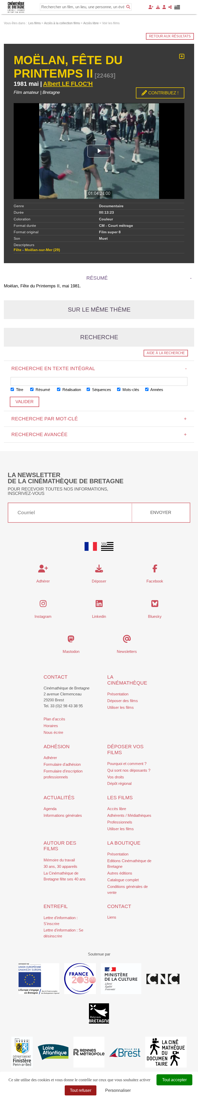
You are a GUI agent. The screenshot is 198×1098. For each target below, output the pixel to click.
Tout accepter (174, 1080)
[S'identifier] (164, 7)
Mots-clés (130, 389)
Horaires (51, 725)
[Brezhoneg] (177, 7)
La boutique (124, 843)
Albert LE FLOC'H (68, 83)
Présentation (117, 694)
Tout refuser (80, 1090)
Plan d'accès (54, 719)
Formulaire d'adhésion (62, 764)
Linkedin (99, 616)
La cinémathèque (127, 680)
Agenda (50, 808)
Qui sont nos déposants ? (128, 770)
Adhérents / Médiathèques (129, 815)
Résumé (42, 389)
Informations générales (63, 815)
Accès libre (116, 808)
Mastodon (71, 651)
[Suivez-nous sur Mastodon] (71, 640)
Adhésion (57, 746)
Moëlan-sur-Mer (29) (42, 250)
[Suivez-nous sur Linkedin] (99, 605)
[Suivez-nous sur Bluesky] (154, 605)
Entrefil (56, 906)
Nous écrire (53, 732)
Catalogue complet (123, 880)
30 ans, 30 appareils (60, 866)
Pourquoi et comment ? (126, 763)
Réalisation (71, 389)
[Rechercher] (128, 7)
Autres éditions (119, 873)
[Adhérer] (151, 7)
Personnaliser (118, 1090)
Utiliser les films (120, 707)
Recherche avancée (99, 434)
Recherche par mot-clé (99, 418)
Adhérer (50, 757)
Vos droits (115, 777)
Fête (17, 250)
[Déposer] (158, 7)
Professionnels (119, 822)
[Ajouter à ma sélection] (181, 57)
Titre (19, 389)
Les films (120, 797)
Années (156, 389)
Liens (111, 917)
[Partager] (170, 7)
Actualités (59, 797)
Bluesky (155, 616)
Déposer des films (122, 700)
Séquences (101, 389)
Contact (56, 677)
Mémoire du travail (59, 860)
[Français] (91, 546)
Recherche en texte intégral (99, 368)
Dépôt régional (119, 783)
